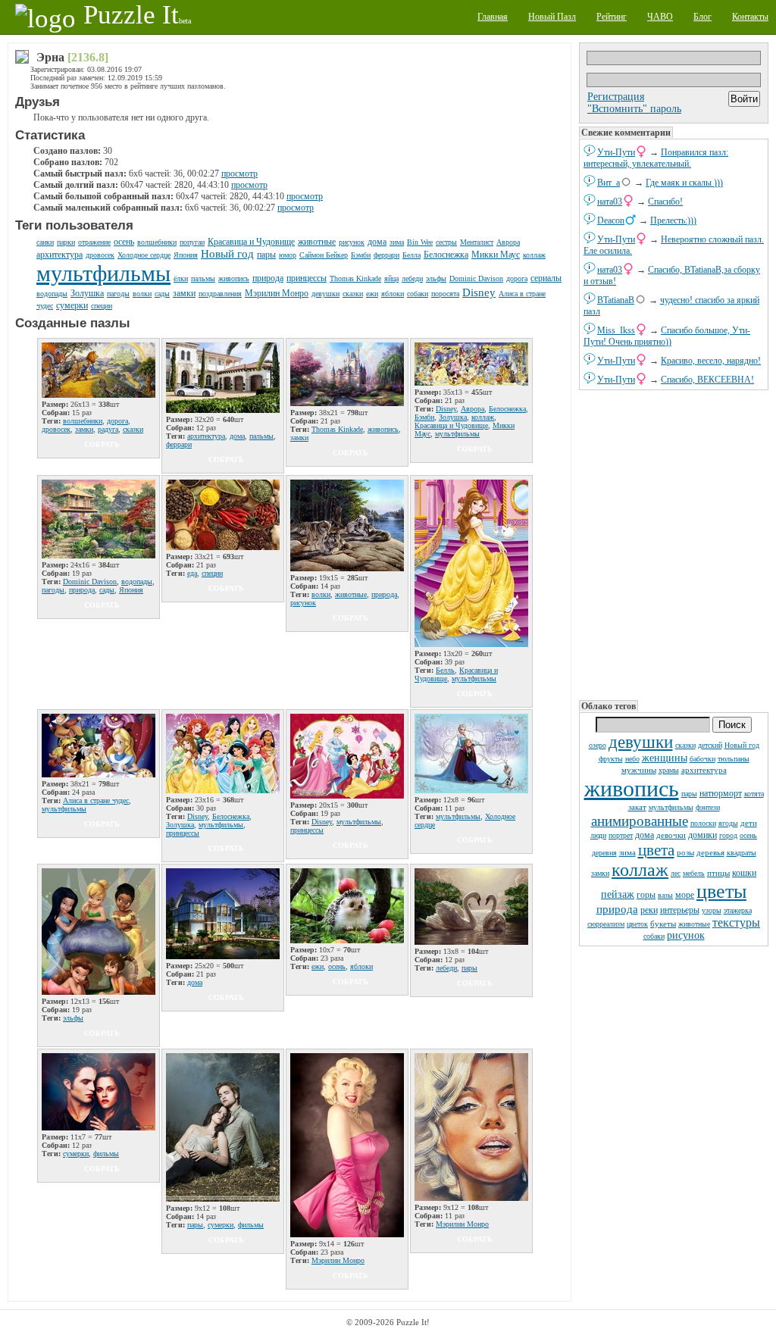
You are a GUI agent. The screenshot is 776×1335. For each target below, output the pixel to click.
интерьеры (679, 910)
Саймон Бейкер (323, 255)
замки (600, 873)
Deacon (610, 220)
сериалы (546, 278)
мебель (694, 873)
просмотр (239, 173)
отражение (94, 242)
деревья (710, 852)
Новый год (741, 745)
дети (748, 822)
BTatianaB (615, 300)
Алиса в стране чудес (96, 800)
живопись (631, 788)
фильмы (106, 1153)
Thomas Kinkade (355, 278)
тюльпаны (733, 759)
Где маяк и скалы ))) (684, 182)
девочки (671, 834)
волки (142, 293)
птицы (718, 872)
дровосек (100, 255)
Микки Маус (495, 254)
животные (694, 924)
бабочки (702, 759)
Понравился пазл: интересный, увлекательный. (656, 158)
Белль (445, 670)
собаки (654, 936)
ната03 (609, 201)
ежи (372, 293)
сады (162, 293)
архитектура (704, 769)
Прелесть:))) (673, 220)
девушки (641, 742)
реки (649, 910)
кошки (744, 873)
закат (637, 806)
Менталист (476, 242)
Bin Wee (420, 242)
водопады (51, 293)
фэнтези (708, 807)
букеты (663, 923)
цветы (721, 891)
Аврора (508, 242)
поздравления (220, 293)
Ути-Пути (616, 152)
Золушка (87, 293)
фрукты (611, 759)
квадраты (741, 853)
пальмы (203, 278)
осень (748, 835)
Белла (411, 255)
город (728, 835)
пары (689, 793)
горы (646, 894)
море (684, 894)
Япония (186, 255)
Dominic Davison (476, 278)
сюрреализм (605, 924)
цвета (656, 850)
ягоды (728, 823)
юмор (287, 255)
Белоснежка (446, 254)
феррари (386, 255)
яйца (391, 278)
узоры (711, 910)
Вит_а (608, 182)
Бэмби (361, 255)
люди (598, 835)
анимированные (639, 821)
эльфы (436, 278)
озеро (597, 745)
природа (617, 909)
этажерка (738, 910)
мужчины (638, 769)
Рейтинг (611, 16)
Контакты (750, 16)
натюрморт (720, 793)
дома (644, 835)
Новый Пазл (552, 16)
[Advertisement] (674, 545)
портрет (621, 835)
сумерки (72, 305)
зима (627, 852)
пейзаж (617, 894)
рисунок (686, 935)
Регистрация (615, 96)
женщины (664, 758)
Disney (479, 292)
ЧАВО (660, 16)
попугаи (192, 242)
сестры (446, 242)
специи (101, 306)
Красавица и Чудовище (251, 241)
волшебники (157, 242)
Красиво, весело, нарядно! (711, 360)
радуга (108, 429)
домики (702, 835)
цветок (637, 924)
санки (45, 242)
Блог (702, 16)
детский (710, 745)
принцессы (306, 278)
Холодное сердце (144, 255)
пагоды (118, 293)
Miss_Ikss (616, 330)
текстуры (736, 922)
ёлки (181, 278)
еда (192, 573)
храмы (669, 770)
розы (685, 852)
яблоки (392, 293)
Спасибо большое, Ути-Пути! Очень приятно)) (667, 336)
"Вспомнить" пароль (634, 108)
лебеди (412, 278)
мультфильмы (671, 807)
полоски (703, 823)
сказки (685, 745)
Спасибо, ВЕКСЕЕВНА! (707, 379)
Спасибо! (665, 201)
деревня (604, 853)
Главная (492, 16)
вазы (665, 895)
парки (66, 242)
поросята (445, 293)
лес (676, 873)
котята (754, 793)
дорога (516, 278)
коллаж (640, 870)
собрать (102, 444)
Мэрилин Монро (276, 293)
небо (632, 759)
